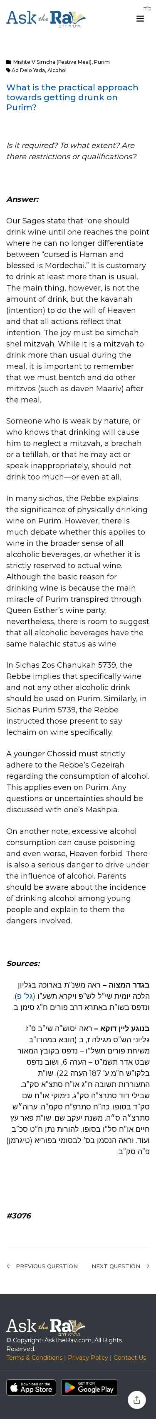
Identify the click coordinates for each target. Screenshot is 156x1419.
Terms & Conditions (34, 1357)
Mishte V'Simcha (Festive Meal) (52, 62)
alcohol (57, 70)
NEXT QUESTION (116, 1266)
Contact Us (130, 1357)
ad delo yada (28, 70)
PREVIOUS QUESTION (47, 1266)
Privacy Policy (88, 1357)
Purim (102, 62)
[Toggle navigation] (140, 18)
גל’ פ (25, 996)
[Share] (137, 1400)
